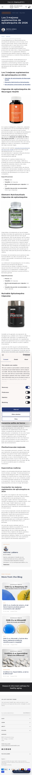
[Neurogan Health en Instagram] (4, 749)
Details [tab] (16, 359)
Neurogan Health (13, 761)
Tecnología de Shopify (6, 764)
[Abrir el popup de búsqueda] (26, 6)
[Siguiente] (28, 2)
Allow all (16, 409)
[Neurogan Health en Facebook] (2, 749)
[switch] (27, 392)
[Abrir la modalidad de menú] (2, 6)
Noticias (8, 36)
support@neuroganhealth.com (10, 745)
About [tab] (26, 359)
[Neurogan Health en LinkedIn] (6, 749)
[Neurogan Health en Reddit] (10, 749)
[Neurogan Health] (16, 6)
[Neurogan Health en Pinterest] (8, 749)
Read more (6, 564)
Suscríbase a (27, 712)
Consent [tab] (5, 359)
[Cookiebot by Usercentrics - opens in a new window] (23, 355)
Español (3, 759)
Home (3, 36)
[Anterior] (4, 2)
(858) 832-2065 (5, 743)
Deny (16, 419)
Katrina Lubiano (11, 29)
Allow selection (16, 414)
